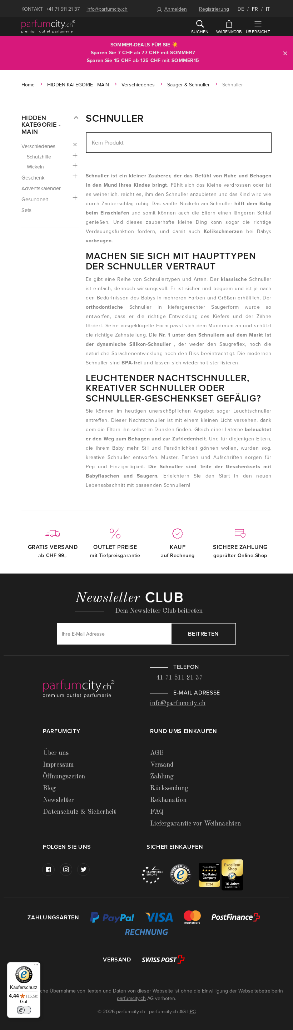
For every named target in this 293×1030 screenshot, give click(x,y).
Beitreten (203, 633)
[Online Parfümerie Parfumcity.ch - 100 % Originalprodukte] (48, 26)
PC (193, 1012)
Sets (26, 210)
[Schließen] (285, 53)
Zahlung (162, 776)
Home (28, 85)
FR (255, 9)
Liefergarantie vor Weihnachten (195, 824)
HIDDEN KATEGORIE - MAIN (78, 85)
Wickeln (35, 167)
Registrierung (214, 9)
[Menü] (36, 966)
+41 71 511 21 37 (63, 9)
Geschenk (33, 178)
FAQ (156, 812)
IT (268, 9)
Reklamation (168, 800)
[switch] (24, 1010)
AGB (157, 753)
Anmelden (175, 9)
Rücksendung (169, 788)
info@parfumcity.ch (107, 9)
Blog (49, 788)
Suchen (200, 31)
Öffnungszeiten (64, 776)
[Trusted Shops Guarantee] (184, 875)
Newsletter (58, 800)
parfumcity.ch (131, 998)
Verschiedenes (138, 85)
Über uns (56, 753)
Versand (161, 765)
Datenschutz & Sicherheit (79, 812)
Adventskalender (41, 188)
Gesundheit (34, 199)
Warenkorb (229, 31)
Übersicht (258, 31)
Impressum (58, 765)
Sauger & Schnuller (188, 85)
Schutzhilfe (39, 157)
